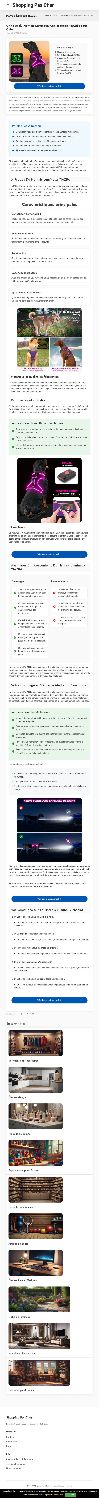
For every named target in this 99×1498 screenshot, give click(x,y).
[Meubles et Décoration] (39, 1335)
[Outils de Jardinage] (39, 1299)
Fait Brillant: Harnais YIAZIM (68, 55)
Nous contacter (13, 1468)
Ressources (11, 1441)
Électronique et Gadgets (23, 1280)
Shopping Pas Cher (19, 1417)
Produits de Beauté (20, 1134)
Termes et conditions (16, 1464)
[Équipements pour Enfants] (36, 1152)
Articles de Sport (18, 1243)
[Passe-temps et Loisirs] (39, 1372)
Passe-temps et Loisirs (21, 1390)
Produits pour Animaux (22, 1207)
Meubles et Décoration (22, 1353)
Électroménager (18, 1097)
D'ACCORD (70, 1494)
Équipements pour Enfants (24, 1170)
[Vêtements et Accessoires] (36, 1043)
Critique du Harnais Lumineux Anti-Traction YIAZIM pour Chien (46, 27)
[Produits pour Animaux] (36, 1189)
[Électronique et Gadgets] (36, 1262)
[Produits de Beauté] (36, 1116)
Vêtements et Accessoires (23, 1060)
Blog (8, 1446)
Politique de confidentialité (19, 1459)
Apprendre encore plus (54, 1494)
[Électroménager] (36, 1079)
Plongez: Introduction (66, 52)
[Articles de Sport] (36, 1226)
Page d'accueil (51, 15)
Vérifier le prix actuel (48, 86)
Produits (64, 15)
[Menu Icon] (7, 5)
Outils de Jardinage (19, 1317)
